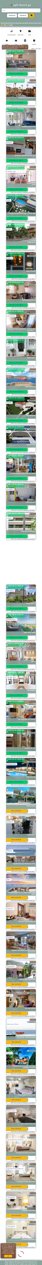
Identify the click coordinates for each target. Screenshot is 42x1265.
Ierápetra (10, 822)
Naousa (9, 851)
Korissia (9, 374)
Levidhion (10, 937)
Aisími (9, 229)
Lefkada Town (11, 171)
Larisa (9, 287)
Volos (8, 460)
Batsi (8, 879)
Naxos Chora (11, 1111)
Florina (9, 402)
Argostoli (10, 908)
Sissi (8, 200)
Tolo (8, 431)
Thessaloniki (11, 1197)
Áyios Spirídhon (12, 1082)
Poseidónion (11, 966)
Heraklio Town (11, 677)
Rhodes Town (11, 619)
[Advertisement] (21, 563)
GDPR (12, 1253)
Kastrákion (10, 590)
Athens (9, 56)
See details (16, 811)
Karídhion (10, 489)
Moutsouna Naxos (13, 1024)
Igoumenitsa (11, 316)
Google (10, 1246)
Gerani (9, 1053)
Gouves (9, 84)
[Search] (31, 15)
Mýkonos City (11, 764)
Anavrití (9, 142)
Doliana (9, 648)
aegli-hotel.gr (21, 5)
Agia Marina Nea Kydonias (15, 1140)
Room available (16, 73)
